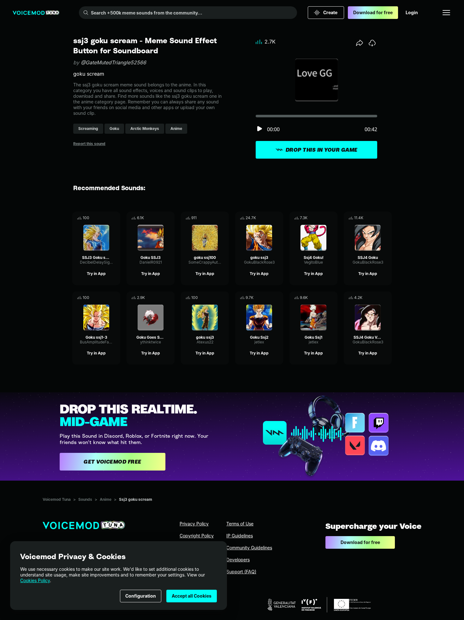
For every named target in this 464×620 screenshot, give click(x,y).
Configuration (140, 596)
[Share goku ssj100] (215, 218)
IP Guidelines (239, 535)
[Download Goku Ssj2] (278, 297)
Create (330, 12)
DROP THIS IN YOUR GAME (322, 150)
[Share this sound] (359, 43)
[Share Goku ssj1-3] (106, 297)
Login (412, 12)
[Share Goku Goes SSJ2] (161, 297)
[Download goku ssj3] (278, 218)
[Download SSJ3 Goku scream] (115, 218)
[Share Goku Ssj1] (324, 297)
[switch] (259, 129)
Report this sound (89, 143)
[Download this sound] (372, 43)
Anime (105, 499)
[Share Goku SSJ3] (161, 218)
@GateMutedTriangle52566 (113, 62)
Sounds (85, 499)
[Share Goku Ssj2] (269, 297)
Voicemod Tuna (57, 499)
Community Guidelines (249, 547)
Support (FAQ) (241, 571)
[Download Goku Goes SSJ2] (170, 297)
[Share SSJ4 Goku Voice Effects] (378, 297)
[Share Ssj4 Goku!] (324, 218)
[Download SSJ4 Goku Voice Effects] (387, 297)
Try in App (96, 273)
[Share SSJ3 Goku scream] (106, 218)
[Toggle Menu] (446, 13)
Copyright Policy (197, 535)
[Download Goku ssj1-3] (115, 297)
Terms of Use (239, 523)
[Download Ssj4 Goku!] (332, 218)
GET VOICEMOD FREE (112, 462)
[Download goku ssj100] (224, 218)
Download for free (373, 12)
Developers (238, 559)
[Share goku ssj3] (269, 218)
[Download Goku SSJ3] (170, 218)
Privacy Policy (194, 523)
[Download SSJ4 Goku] (387, 218)
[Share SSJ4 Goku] (378, 218)
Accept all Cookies (191, 596)
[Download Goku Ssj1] (332, 297)
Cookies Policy (35, 580)
